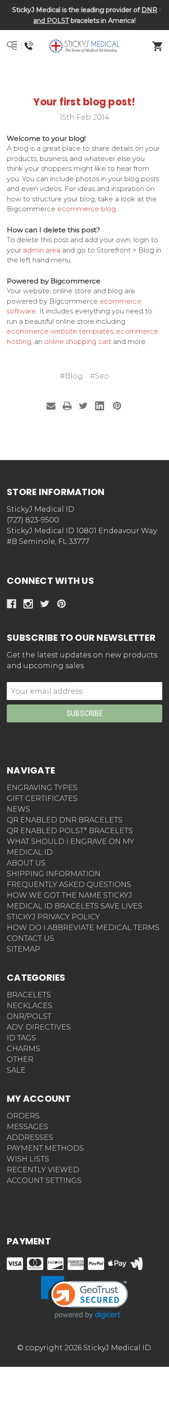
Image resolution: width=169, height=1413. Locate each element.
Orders (23, 1116)
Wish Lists (28, 1159)
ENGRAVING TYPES (42, 787)
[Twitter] (83, 406)
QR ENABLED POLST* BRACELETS (70, 830)
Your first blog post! (84, 102)
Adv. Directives (39, 1027)
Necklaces (29, 1005)
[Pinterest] (117, 406)
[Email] (50, 406)
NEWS (18, 809)
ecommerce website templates (60, 331)
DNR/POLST (29, 1016)
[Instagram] (28, 604)
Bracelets (29, 995)
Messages (27, 1126)
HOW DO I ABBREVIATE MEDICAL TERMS (83, 927)
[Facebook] (11, 604)
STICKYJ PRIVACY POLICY (53, 917)
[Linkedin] (99, 406)
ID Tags (21, 1038)
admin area (41, 250)
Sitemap (23, 949)
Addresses (30, 1137)
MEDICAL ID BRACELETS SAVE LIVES (74, 906)
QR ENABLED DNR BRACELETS (65, 820)
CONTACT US (30, 938)
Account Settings (44, 1180)
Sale (16, 1070)
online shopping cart (77, 341)
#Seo (99, 376)
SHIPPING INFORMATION (53, 874)
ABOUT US (26, 863)
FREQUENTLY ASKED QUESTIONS (69, 884)
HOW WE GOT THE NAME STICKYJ (69, 895)
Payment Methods (45, 1148)
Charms (23, 1048)
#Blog (71, 376)
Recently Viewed (43, 1169)
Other (20, 1059)
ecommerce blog (86, 208)
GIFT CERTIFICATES (42, 798)
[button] (84, 78)
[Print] (67, 406)
